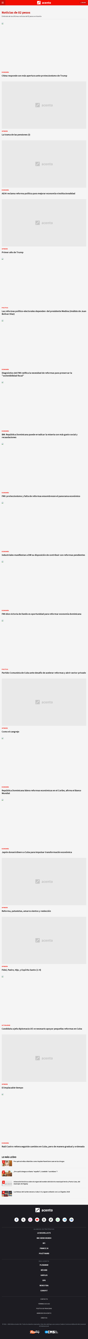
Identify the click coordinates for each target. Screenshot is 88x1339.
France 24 (44, 1248)
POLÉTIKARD (44, 1253)
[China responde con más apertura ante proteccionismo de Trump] (44, 50)
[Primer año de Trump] (44, 227)
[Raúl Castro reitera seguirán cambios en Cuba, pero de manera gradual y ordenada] (44, 1121)
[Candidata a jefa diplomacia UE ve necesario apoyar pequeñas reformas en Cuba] (44, 1003)
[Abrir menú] (2, 2)
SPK (44, 1280)
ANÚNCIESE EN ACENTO (44, 1313)
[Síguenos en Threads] (44, 1220)
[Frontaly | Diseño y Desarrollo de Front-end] (35, 1332)
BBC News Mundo (44, 1238)
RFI (44, 1243)
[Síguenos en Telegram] (64, 1220)
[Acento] (44, 1210)
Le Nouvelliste (44, 1233)
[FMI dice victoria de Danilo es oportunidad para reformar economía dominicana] (44, 588)
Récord (44, 1270)
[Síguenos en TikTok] (51, 1220)
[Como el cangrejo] (44, 706)
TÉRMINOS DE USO (44, 1304)
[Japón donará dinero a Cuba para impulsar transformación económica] (44, 827)
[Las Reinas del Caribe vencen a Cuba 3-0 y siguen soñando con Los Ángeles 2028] (44, 1194)
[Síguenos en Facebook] (16, 1220)
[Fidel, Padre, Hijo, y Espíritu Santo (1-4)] (44, 944)
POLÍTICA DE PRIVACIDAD (44, 1308)
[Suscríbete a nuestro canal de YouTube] (37, 1220)
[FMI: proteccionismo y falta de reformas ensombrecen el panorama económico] (44, 471)
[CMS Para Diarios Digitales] (51, 1332)
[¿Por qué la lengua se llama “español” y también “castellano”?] (44, 1174)
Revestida (44, 1285)
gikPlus (44, 1275)
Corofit (44, 1290)
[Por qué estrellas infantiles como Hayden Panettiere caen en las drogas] (44, 1164)
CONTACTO (44, 1299)
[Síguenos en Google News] (71, 1220)
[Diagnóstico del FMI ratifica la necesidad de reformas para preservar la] (44, 349)
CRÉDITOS (44, 1318)
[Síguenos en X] (23, 1220)
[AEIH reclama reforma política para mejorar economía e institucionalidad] (44, 168)
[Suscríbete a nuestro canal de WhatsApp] (58, 1220)
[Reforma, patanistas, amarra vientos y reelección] (44, 886)
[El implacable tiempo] (44, 1062)
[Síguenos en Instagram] (30, 1220)
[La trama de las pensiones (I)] (44, 109)
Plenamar (44, 1265)
